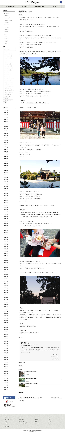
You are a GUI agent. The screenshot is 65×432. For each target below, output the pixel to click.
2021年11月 (6, 147)
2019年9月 (6, 207)
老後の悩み (9, 94)
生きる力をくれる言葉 (8, 20)
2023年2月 (6, 112)
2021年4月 (6, 163)
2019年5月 (6, 216)
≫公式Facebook (56, 358)
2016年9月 (6, 285)
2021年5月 (6, 161)
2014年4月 (6, 352)
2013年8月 (6, 371)
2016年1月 (6, 304)
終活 (5, 94)
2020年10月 (6, 177)
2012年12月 (6, 389)
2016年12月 (6, 278)
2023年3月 (6, 110)
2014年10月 (6, 338)
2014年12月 (6, 334)
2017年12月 (6, 253)
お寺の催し (6, 31)
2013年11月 (6, 364)
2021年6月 (6, 158)
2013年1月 (6, 387)
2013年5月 (6, 378)
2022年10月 (6, 121)
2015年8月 (6, 315)
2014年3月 (6, 355)
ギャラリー (6, 38)
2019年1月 (6, 225)
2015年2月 (6, 329)
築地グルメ (6, 92)
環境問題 (9, 88)
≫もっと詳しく (56, 354)
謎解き (10, 96)
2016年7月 (6, 290)
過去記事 (22, 10)
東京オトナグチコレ (11, 86)
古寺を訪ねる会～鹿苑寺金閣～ (32, 383)
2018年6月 (6, 241)
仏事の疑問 (6, 27)
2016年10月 (6, 283)
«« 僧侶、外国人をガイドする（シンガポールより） (30, 397)
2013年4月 (6, 380)
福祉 (13, 90)
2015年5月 (6, 322)
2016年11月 (6, 281)
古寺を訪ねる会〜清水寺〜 (31, 371)
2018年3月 (6, 246)
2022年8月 (6, 126)
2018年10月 (6, 232)
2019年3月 (6, 221)
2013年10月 (6, 366)
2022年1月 (6, 142)
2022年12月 (6, 117)
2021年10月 (6, 149)
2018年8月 (6, 237)
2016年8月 (6, 288)
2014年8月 (6, 343)
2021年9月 (6, 151)
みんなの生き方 (7, 17)
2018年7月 (6, 239)
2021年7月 (6, 156)
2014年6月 (6, 348)
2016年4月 (6, 297)
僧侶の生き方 (7, 15)
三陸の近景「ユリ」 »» (56, 397)
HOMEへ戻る (21, 400)
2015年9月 (6, 313)
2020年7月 (6, 184)
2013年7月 (6, 373)
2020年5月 (6, 188)
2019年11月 (6, 202)
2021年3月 (6, 165)
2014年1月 (6, 359)
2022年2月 (6, 140)
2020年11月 (6, 174)
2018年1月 (6, 251)
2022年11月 (6, 119)
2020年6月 (6, 186)
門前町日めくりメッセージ (8, 100)
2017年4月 (6, 269)
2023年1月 (6, 114)
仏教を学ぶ (6, 29)
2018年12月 (6, 228)
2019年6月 (6, 214)
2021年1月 (6, 170)
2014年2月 (6, 357)
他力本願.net (32, 2)
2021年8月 (6, 154)
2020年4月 (6, 191)
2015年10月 (6, 311)
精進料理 (11, 92)
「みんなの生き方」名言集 (8, 53)
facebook (61, 2)
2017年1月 (6, 276)
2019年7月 (6, 211)
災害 (5, 88)
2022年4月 (6, 135)
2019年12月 (6, 200)
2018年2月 (6, 248)
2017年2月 (6, 274)
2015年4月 (6, 325)
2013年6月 (6, 375)
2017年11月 (6, 255)
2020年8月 (6, 181)
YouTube (6, 51)
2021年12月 (6, 144)
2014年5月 (6, 350)
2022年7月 (6, 128)
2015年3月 (6, 327)
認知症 (6, 96)
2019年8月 (6, 209)
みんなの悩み (7, 22)
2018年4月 (6, 244)
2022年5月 (6, 133)
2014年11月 (6, 336)
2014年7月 (6, 345)
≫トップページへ (55, 356)
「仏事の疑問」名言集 (8, 55)
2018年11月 (6, 230)
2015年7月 (6, 318)
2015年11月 (6, 308)
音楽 (5, 102)
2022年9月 (6, 124)
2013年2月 (6, 385)
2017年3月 (6, 271)
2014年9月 (6, 341)
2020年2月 (6, 195)
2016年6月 (6, 292)
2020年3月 (6, 193)
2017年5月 (6, 267)
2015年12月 (6, 306)
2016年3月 (6, 299)
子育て (6, 86)
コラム (6, 36)
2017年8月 (6, 260)
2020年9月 (6, 179)
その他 (6, 43)
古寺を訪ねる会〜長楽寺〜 (31, 378)
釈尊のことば (6, 98)
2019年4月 (6, 218)
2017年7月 (6, 262)
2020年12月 (6, 172)
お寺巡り (21, 14)
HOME (20, 10)
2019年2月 (6, 223)
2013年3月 (6, 382)
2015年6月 (6, 320)
